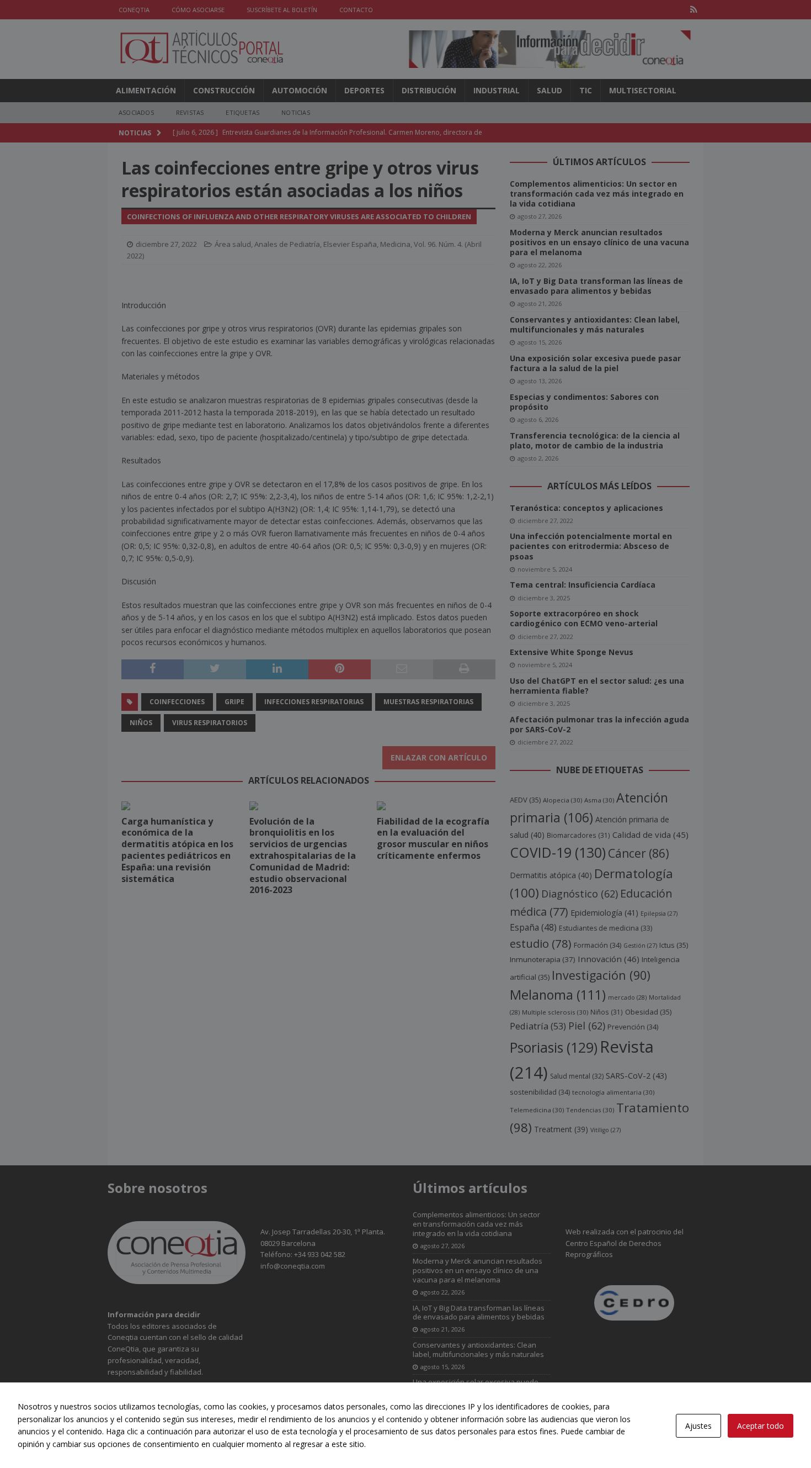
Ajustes (698, 1426)
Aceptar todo (760, 1426)
